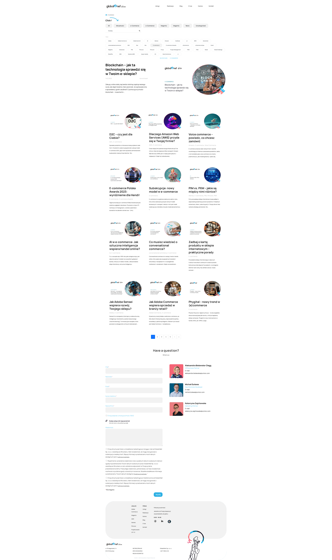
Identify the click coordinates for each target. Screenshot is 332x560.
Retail (206, 49)
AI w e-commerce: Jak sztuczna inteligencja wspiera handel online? (124, 245)
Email (107, 386)
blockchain (205, 41)
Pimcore (141, 49)
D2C (129, 45)
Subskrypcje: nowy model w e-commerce (163, 189)
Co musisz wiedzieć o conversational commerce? (163, 245)
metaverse (121, 49)
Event (212, 45)
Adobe (109, 41)
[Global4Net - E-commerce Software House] (116, 6)
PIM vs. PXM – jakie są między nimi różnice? (203, 189)
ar (187, 41)
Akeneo (156, 41)
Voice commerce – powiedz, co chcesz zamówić (202, 137)
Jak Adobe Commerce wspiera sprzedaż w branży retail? (163, 305)
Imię (107, 367)
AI (147, 41)
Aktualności (120, 26)
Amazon (167, 41)
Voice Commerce (167, 54)
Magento (164, 26)
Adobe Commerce (122, 41)
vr (178, 54)
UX (155, 54)
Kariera (200, 6)
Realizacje (170, 6)
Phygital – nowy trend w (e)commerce (204, 303)
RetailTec (110, 54)
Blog (181, 6)
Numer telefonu (110, 396)
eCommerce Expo (199, 45)
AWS (195, 41)
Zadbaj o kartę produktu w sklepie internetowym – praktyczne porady (201, 247)
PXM (197, 49)
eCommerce (186, 45)
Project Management (175, 49)
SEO (120, 54)
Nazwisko (108, 377)
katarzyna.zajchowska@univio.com (197, 411)
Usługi (157, 6)
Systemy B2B (131, 54)
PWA (188, 49)
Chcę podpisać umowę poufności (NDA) (120, 416)
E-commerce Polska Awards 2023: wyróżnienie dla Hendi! (124, 191)
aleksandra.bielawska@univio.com (197, 373)
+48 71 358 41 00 (164, 551)
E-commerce (156, 45)
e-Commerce (134, 26)
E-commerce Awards (171, 45)
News (187, 26)
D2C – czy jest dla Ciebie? (120, 136)
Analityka (177, 41)
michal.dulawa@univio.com (194, 392)
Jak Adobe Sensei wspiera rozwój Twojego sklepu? (121, 305)
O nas (190, 6)
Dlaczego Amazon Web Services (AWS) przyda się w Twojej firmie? (164, 137)
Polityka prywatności (159, 507)
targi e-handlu (144, 54)
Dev (137, 45)
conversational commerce (114, 45)
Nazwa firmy (109, 406)
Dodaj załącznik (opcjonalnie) (119, 421)
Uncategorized (201, 26)
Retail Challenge (218, 49)
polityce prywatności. (124, 457)
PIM (132, 49)
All (109, 26)
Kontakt (211, 6)
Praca (162, 49)
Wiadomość (109, 427)
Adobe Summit (136, 41)
